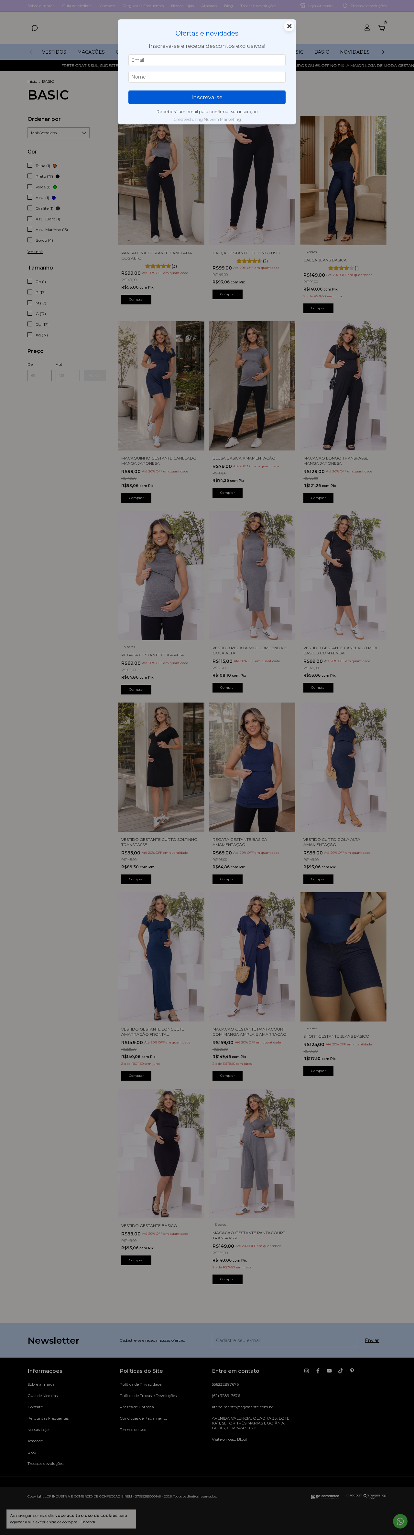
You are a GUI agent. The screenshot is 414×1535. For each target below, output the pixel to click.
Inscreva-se (207, 97)
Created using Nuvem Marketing (207, 119)
